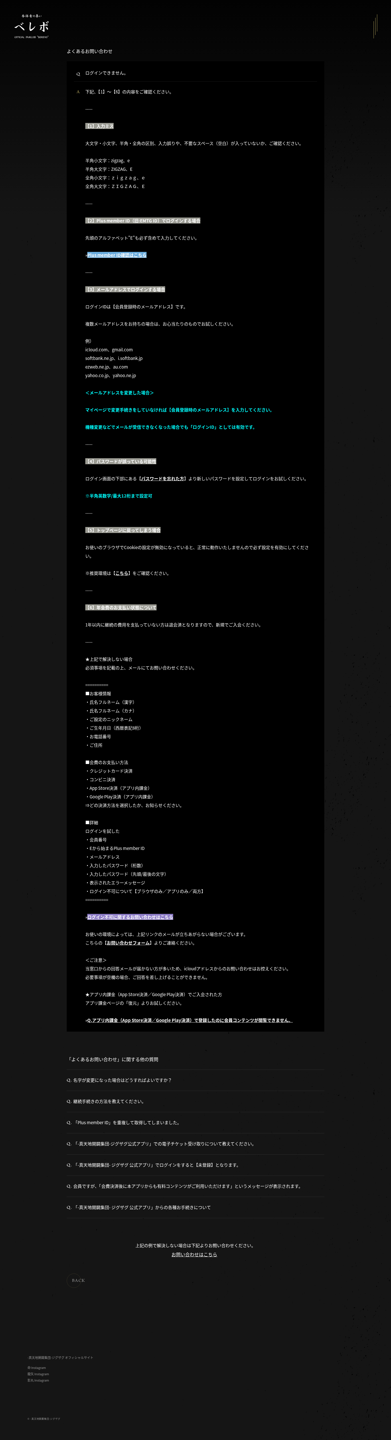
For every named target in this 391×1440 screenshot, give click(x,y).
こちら (121, 573)
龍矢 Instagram (38, 1374)
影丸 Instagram (38, 1380)
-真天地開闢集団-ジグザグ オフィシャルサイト (60, 1357)
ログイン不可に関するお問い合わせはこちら (130, 917)
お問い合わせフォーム (128, 943)
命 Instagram (36, 1367)
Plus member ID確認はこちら (117, 255)
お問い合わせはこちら (194, 1254)
